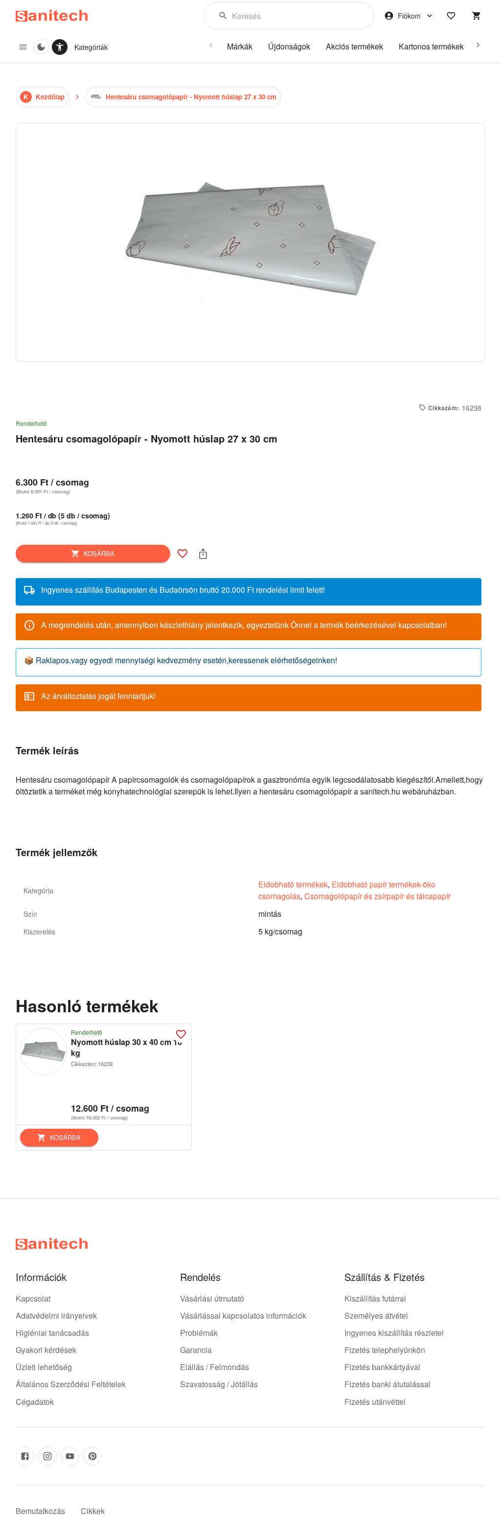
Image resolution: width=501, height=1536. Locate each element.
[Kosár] (476, 15)
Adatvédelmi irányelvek (56, 1315)
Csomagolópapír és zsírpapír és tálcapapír (377, 896)
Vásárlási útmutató (212, 1298)
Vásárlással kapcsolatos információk (243, 1315)
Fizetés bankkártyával (382, 1367)
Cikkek (93, 1510)
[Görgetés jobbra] (478, 45)
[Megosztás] (203, 553)
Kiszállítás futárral (375, 1298)
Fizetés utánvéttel (375, 1401)
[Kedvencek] (451, 15)
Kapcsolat (33, 1298)
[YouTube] (70, 1456)
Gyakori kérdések (46, 1349)
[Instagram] (47, 1456)
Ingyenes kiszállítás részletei (394, 1332)
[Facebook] (25, 1456)
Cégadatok (35, 1401)
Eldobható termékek (293, 884)
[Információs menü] (23, 47)
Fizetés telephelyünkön (384, 1349)
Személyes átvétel (376, 1315)
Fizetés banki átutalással (387, 1384)
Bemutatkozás (40, 1510)
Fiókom (409, 16)
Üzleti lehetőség (44, 1367)
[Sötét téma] (41, 47)
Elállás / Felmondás (214, 1367)
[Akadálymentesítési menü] (60, 47)
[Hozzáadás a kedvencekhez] (182, 553)
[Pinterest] (92, 1456)
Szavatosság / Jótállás (219, 1384)
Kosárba (99, 553)
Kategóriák (91, 47)
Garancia (196, 1349)
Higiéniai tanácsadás (52, 1332)
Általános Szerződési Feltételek (71, 1384)
